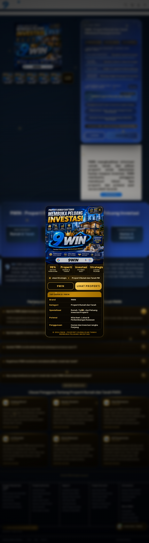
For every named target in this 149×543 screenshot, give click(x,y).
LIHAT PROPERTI (88, 286)
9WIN (60, 286)
